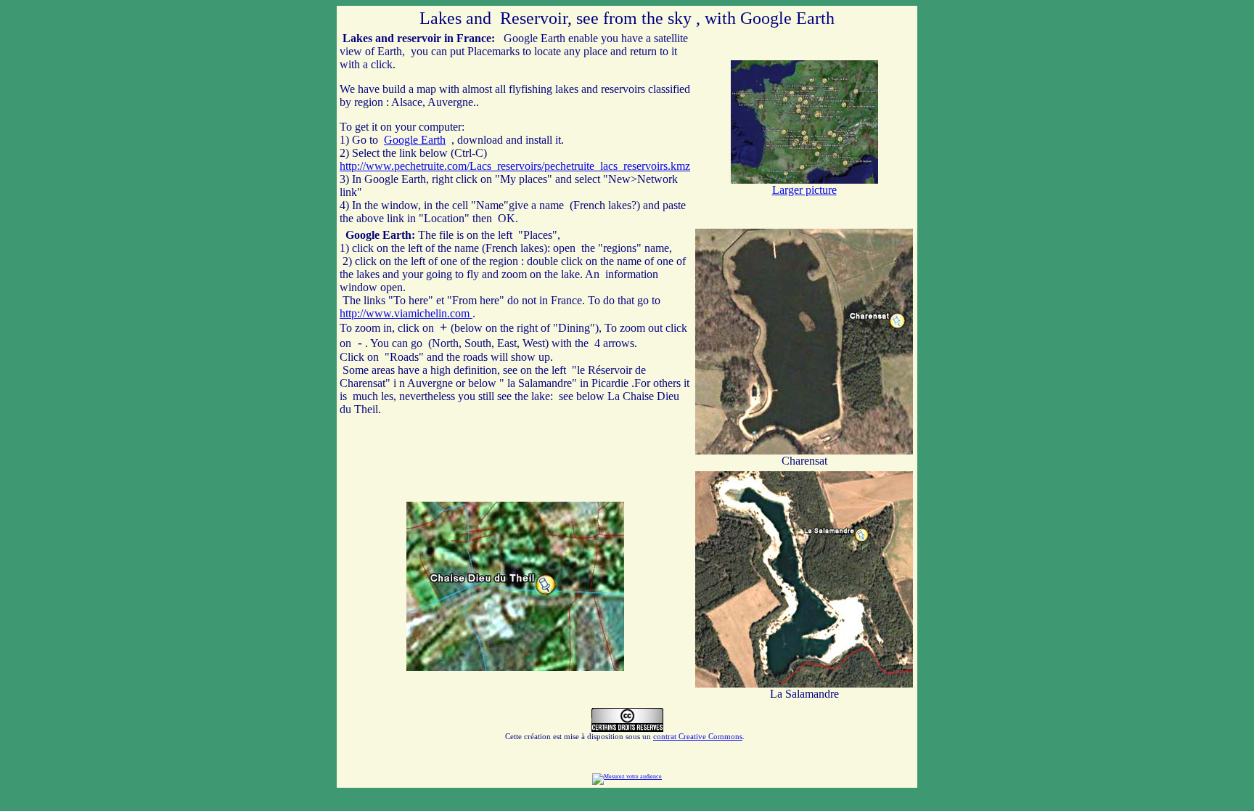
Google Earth (415, 140)
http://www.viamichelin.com (406, 313)
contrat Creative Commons (697, 736)
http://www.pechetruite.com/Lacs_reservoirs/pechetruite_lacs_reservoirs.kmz (515, 166)
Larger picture (804, 190)
